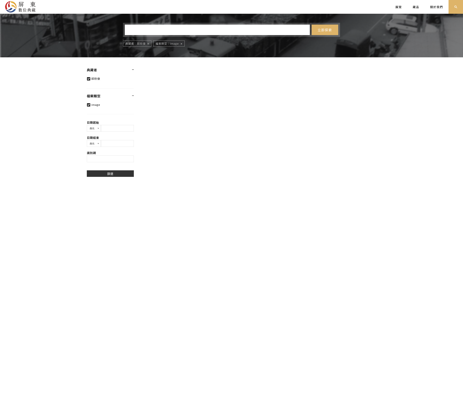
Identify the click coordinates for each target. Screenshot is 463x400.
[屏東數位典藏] (23, 6)
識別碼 (91, 153)
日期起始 (93, 122)
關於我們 (436, 6)
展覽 (398, 6)
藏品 (416, 6)
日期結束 (93, 137)
